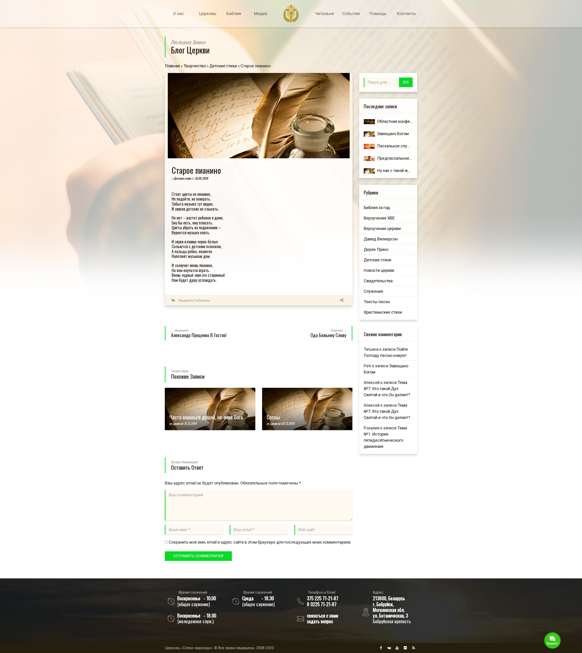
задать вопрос (320, 621)
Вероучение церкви (382, 228)
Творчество (194, 65)
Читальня (324, 13)
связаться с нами (322, 615)
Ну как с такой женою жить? (403, 170)
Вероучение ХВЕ (379, 218)
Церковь (207, 13)
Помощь (377, 13)
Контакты (406, 13)
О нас (178, 13)
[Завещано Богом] (369, 134)
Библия (233, 13)
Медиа (260, 13)
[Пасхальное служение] (369, 146)
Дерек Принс (376, 249)
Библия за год (377, 207)
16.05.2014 (201, 178)
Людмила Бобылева (194, 301)
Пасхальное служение (398, 146)
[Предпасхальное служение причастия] (369, 158)
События (351, 13)
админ (176, 423)
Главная (172, 65)
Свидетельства (378, 280)
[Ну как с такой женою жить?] (369, 170)
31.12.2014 (190, 423)
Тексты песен (377, 301)
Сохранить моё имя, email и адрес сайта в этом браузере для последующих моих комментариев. (260, 542)
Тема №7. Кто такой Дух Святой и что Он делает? (387, 388)
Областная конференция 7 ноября (409, 121)
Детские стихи (223, 65)
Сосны (273, 417)
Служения (373, 291)
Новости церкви (379, 270)
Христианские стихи (383, 312)
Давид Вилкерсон (381, 239)
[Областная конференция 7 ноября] (369, 121)
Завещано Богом (393, 133)
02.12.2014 (287, 423)
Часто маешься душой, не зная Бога (206, 417)
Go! (406, 82)
